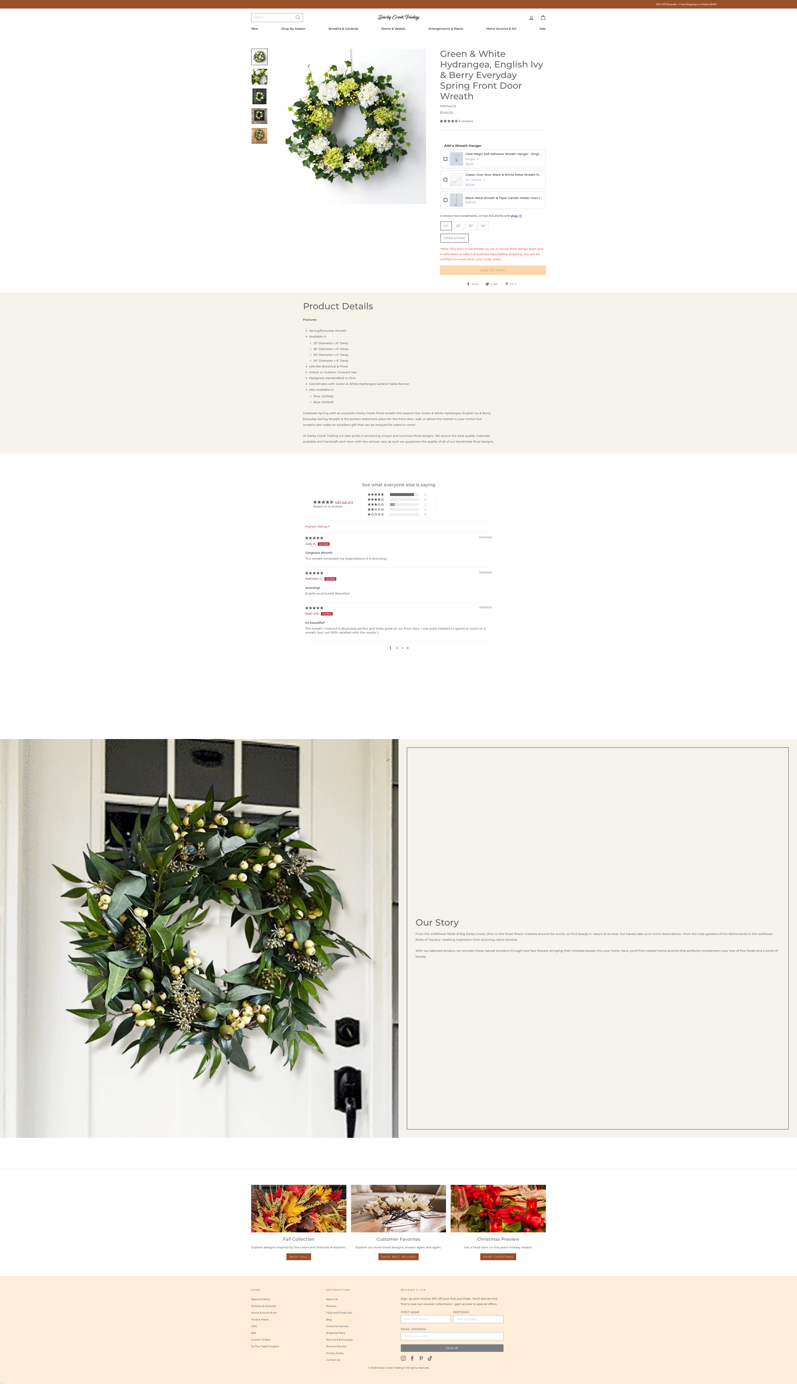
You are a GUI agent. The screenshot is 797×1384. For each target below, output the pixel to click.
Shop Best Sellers (398, 1256)
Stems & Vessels (393, 29)
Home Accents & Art (501, 29)
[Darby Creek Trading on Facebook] (412, 1358)
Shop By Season (293, 29)
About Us (332, 1299)
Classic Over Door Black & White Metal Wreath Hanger (504, 175)
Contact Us (333, 1359)
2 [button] (397, 648)
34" (483, 226)
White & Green (454, 238)
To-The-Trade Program (265, 1346)
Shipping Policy (335, 1332)
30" (471, 226)
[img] (314, 538)
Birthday (461, 1312)
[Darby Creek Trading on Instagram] (403, 1358)
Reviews (331, 1306)
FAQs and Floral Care (339, 1312)
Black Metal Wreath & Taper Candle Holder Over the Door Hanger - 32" (504, 198)
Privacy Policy (335, 1353)
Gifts (254, 1326)
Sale (542, 29)
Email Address (413, 1329)
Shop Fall (298, 1256)
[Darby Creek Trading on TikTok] (430, 1358)
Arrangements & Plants (445, 29)
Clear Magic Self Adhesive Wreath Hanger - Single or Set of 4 (504, 154)
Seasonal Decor (260, 1299)
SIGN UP (452, 1348)
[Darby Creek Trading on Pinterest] (421, 1358)
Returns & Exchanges (339, 1339)
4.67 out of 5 (344, 502)
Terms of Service (336, 1346)
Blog (329, 1319)
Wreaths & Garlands (343, 29)
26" (458, 226)
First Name (410, 1312)
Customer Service (337, 1326)
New (254, 29)
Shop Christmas (498, 1256)
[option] (400, 4)
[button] (449, 121)
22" (446, 226)
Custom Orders (260, 1339)
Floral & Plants (260, 1319)
